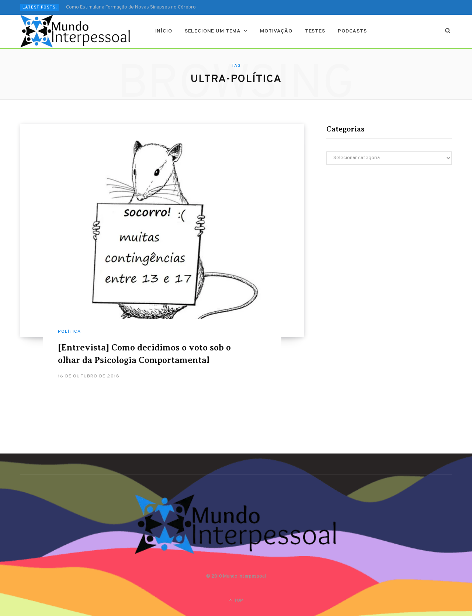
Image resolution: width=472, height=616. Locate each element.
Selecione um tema (213, 31)
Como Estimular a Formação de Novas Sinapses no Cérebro (131, 7)
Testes (315, 31)
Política (69, 332)
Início (163, 31)
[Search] (448, 31)
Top (238, 600)
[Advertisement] (389, 235)
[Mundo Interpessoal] (75, 31)
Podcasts (352, 31)
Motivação (276, 31)
